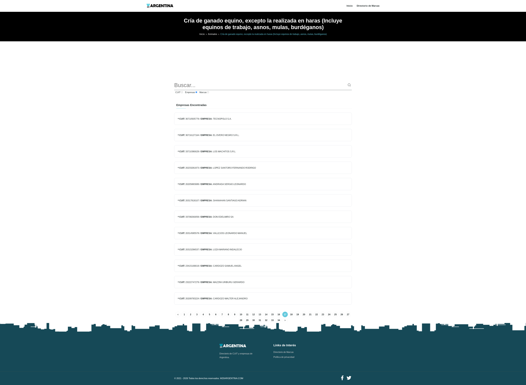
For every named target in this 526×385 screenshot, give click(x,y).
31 (260, 320)
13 (260, 314)
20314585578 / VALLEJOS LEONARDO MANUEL (213, 233)
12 (253, 314)
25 (335, 314)
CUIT (177, 92)
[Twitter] (349, 378)
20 (304, 314)
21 (310, 314)
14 (266, 314)
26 (342, 314)
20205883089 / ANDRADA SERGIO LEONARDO (212, 184)
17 (285, 314)
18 (291, 314)
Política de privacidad (283, 357)
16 (279, 314)
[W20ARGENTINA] (160, 5)
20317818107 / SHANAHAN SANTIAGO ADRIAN (212, 200)
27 (348, 314)
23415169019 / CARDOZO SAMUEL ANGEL (210, 266)
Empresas (189, 92)
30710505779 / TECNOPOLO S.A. (205, 119)
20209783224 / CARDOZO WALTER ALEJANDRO (213, 298)
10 (241, 314)
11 (247, 314)
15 (272, 314)
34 (279, 320)
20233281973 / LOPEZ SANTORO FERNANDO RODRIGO (217, 168)
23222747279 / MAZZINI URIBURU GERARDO (211, 282)
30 (253, 320)
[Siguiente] (285, 320)
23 (323, 314)
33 (272, 320)
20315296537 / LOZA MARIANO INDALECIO (210, 249)
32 (266, 320)
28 (241, 320)
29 (247, 320)
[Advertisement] (263, 60)
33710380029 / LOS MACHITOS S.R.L (207, 151)
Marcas (202, 92)
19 (297, 314)
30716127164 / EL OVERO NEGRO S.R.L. (209, 135)
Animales (212, 34)
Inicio (350, 6)
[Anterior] (178, 314)
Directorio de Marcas (368, 6)
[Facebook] (342, 378)
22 (316, 314)
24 (329, 314)
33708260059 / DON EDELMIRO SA (206, 217)
